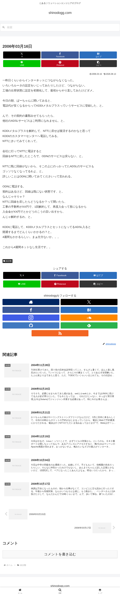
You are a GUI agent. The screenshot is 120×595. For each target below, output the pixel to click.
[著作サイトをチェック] (30, 302)
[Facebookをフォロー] (30, 310)
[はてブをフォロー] (89, 310)
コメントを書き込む (60, 554)
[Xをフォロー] (89, 302)
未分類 (9, 261)
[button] (98, 63)
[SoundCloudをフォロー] (89, 318)
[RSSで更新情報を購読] (60, 333)
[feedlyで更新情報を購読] (89, 325)
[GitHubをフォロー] (30, 325)
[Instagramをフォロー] (30, 318)
